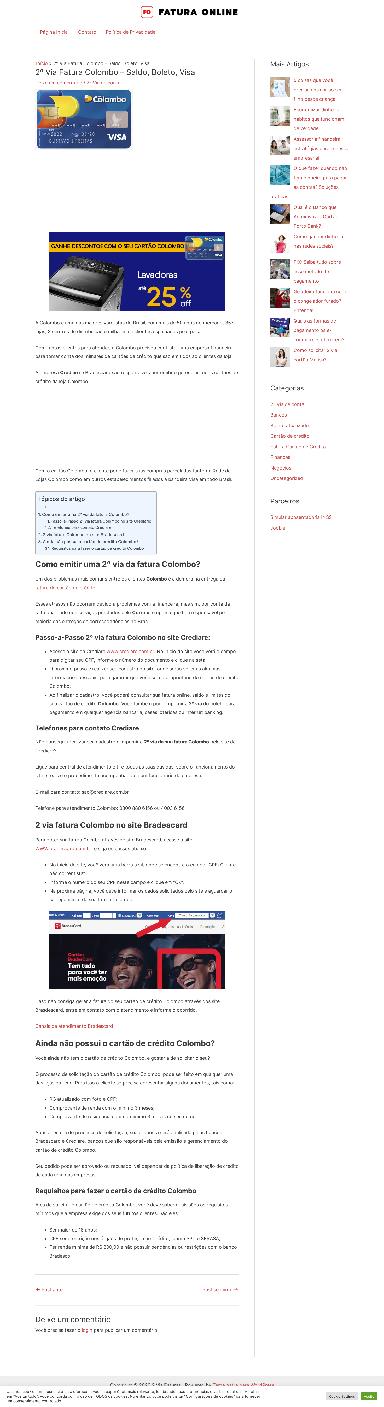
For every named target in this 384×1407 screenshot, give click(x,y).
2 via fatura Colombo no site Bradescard (83, 534)
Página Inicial (54, 32)
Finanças (280, 457)
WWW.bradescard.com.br (63, 848)
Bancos (278, 415)
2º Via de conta (103, 82)
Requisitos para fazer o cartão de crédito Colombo (97, 548)
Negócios (280, 468)
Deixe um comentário (58, 82)
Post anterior (53, 1289)
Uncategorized (286, 478)
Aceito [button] (369, 1396)
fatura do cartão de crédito (65, 587)
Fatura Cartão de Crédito (298, 446)
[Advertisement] (137, 195)
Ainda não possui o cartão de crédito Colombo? (91, 541)
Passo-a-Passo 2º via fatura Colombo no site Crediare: (101, 521)
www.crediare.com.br (130, 651)
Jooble (277, 528)
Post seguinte (220, 1289)
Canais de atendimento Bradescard (74, 1026)
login (87, 1330)
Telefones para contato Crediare (82, 527)
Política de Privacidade (130, 32)
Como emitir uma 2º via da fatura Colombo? (85, 514)
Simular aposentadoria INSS (301, 517)
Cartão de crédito (290, 436)
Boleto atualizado (289, 425)
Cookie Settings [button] (342, 1396)
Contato (87, 32)
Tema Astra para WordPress (243, 1385)
